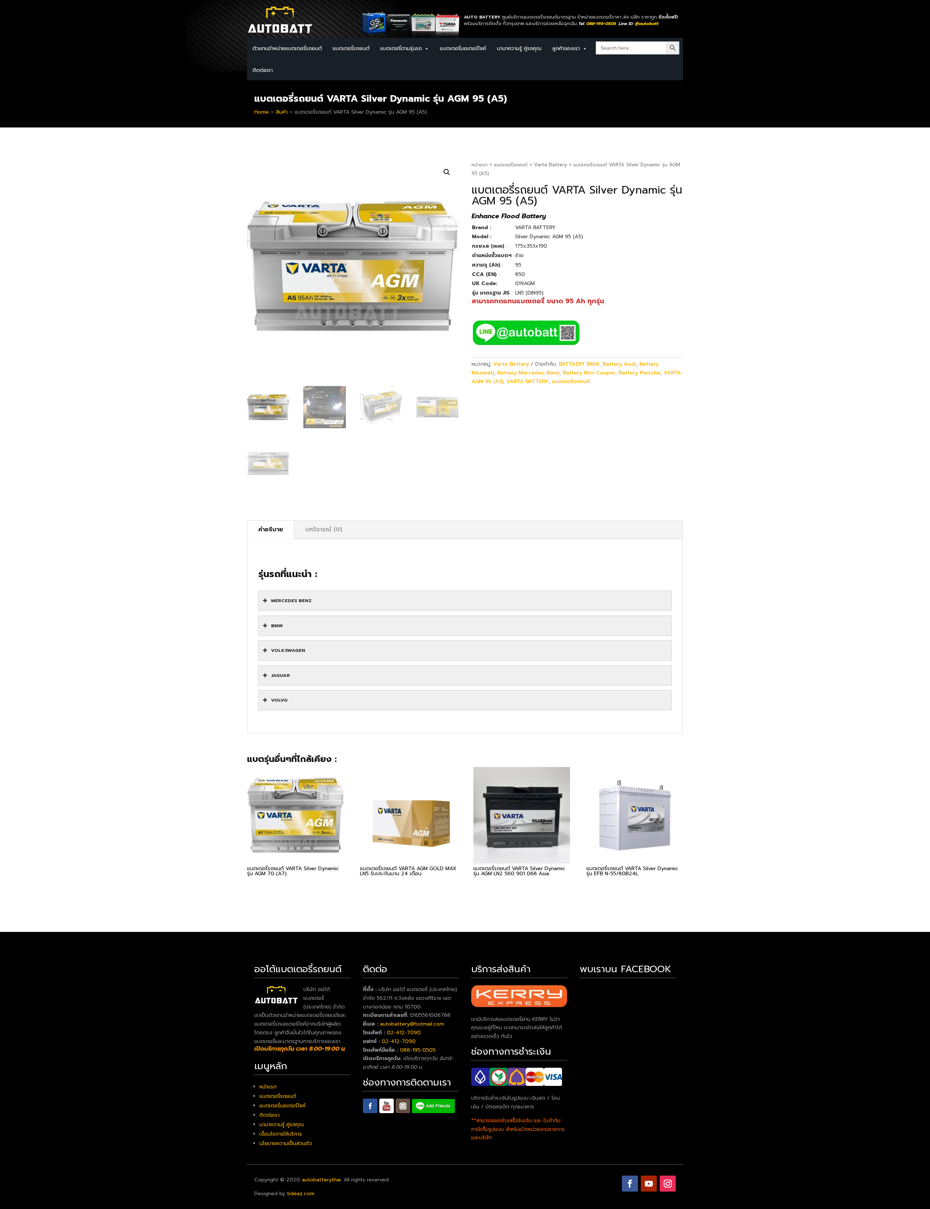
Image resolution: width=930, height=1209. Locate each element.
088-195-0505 (418, 1050)
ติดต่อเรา (262, 70)
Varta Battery (550, 164)
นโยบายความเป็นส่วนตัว (285, 1143)
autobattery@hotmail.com (412, 1024)
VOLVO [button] (279, 700)
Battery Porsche (639, 373)
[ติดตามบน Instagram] (668, 1184)
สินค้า (282, 112)
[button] (446, 172)
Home (261, 112)
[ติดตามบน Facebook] (630, 1184)
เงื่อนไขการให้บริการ (280, 1134)
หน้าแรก (480, 164)
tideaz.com (300, 1193)
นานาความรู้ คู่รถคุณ (519, 48)
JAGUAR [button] (280, 675)
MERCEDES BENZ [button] (291, 600)
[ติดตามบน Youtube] (649, 1184)
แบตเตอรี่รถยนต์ (510, 164)
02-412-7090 (404, 1032)
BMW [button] (277, 625)
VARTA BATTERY (527, 381)
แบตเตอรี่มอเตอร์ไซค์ (463, 48)
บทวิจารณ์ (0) (323, 529)
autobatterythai (321, 1180)
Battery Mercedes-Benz (528, 373)
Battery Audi (619, 364)
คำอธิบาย (270, 529)
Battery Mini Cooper (589, 373)
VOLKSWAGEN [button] (288, 650)
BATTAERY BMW (579, 364)
